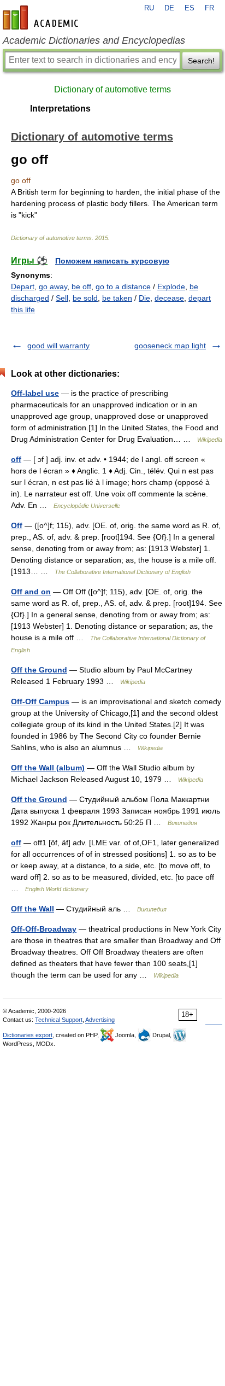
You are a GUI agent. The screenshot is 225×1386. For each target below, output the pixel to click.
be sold (85, 298)
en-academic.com (42, 17)
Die (144, 298)
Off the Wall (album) (48, 767)
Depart (22, 286)
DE (169, 8)
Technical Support (58, 1019)
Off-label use (35, 393)
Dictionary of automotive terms (112, 89)
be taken (117, 298)
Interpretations (60, 108)
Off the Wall (32, 908)
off (16, 459)
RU (149, 8)
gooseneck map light (170, 345)
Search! (201, 60)
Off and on (31, 591)
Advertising (100, 1019)
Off (16, 525)
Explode (171, 286)
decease (169, 298)
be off (81, 286)
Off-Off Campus (40, 701)
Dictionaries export (27, 1035)
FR (209, 8)
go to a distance (123, 286)
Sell (62, 298)
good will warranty (58, 345)
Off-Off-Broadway (43, 929)
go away (53, 286)
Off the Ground (39, 669)
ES (189, 8)
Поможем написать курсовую (112, 260)
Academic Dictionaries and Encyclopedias (94, 40)
